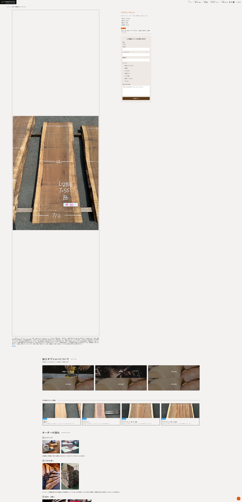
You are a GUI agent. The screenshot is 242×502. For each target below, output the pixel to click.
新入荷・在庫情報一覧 (16, 6)
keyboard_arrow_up (239, 499)
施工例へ (14, 346)
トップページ (8, 6)
